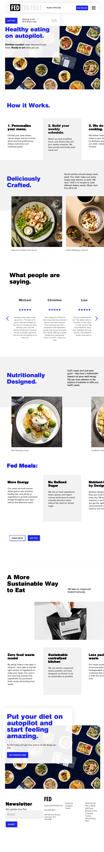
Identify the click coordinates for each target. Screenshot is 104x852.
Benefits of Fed (91, 811)
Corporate (89, 813)
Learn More (17, 538)
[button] (94, 8)
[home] (24, 8)
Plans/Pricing (54, 8)
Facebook (69, 803)
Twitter (67, 808)
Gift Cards (89, 808)
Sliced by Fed (90, 803)
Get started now (17, 755)
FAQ (87, 821)
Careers (88, 816)
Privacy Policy (90, 818)
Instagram (69, 806)
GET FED (11, 21)
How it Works (90, 806)
